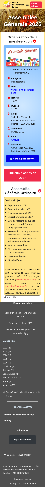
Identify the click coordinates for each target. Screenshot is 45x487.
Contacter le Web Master (19, 454)
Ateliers (6, 370)
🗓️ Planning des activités (22, 158)
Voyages (7, 385)
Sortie (5, 381)
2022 (5, 347)
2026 (5, 362)
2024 (5, 355)
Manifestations (10, 377)
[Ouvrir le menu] (26, 4)
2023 (5, 351)
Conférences (9, 373)
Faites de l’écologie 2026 (20, 323)
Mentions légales (22, 479)
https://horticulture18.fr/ (16, 286)
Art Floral (7, 366)
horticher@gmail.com (26, 279)
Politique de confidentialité (22, 483)
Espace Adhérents (23, 439)
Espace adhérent (34, 4)
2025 (5, 358)
